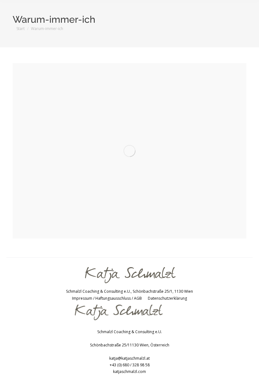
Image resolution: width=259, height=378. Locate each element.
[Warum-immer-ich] (129, 150)
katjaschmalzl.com (129, 371)
